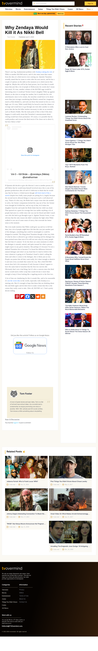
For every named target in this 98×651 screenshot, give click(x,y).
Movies (18, 9)
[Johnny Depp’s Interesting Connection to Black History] (26, 510)
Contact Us (23, 614)
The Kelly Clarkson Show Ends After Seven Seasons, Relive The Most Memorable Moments (77, 307)
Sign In (90, 3)
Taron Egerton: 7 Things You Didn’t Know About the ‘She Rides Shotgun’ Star (78, 142)
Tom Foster (11, 37)
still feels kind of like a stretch (29, 203)
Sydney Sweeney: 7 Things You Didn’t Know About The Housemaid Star (78, 213)
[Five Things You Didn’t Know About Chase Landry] (70, 478)
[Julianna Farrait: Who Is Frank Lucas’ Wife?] (26, 478)
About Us (22, 611)
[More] (43, 319)
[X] (32, 319)
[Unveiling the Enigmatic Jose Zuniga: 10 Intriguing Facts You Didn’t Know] (70, 542)
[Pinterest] (17, 319)
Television (8, 9)
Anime (41, 9)
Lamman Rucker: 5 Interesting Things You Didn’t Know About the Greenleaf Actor (78, 118)
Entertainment (30, 9)
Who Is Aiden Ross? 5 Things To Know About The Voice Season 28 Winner (77, 331)
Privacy (21, 602)
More (89, 9)
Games (71, 9)
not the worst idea (24, 303)
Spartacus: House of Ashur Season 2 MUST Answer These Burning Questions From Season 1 (78, 283)
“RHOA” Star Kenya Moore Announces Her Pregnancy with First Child (32, 534)
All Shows (80, 9)
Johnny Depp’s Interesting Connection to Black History (27, 524)
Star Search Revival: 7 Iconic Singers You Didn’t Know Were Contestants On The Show (76, 189)
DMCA (21, 605)
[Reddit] (37, 319)
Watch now (60, 13)
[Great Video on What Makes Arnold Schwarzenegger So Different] (70, 510)
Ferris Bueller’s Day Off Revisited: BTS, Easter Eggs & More (77, 236)
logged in (16, 445)
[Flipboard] (22, 319)
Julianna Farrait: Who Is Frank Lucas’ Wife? (22, 492)
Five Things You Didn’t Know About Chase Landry (69, 492)
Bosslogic (21, 187)
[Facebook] (27, 319)
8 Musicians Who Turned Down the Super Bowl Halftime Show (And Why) (78, 259)
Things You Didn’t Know (56, 9)
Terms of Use (23, 608)
